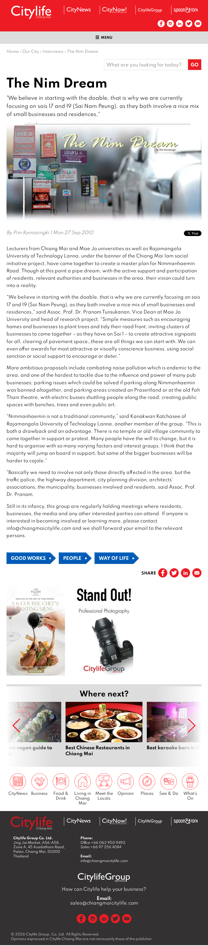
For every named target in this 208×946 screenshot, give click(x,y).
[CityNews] (78, 10)
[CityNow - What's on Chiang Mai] (114, 10)
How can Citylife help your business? (104, 889)
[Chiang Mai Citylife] (31, 12)
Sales (100, 846)
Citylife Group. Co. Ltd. (45, 934)
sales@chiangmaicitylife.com (104, 900)
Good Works (28, 558)
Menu (106, 37)
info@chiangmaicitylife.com (104, 860)
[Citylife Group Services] (150, 10)
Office (102, 842)
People (72, 558)
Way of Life (114, 558)
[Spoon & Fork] (185, 10)
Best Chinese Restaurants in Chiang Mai (104, 732)
